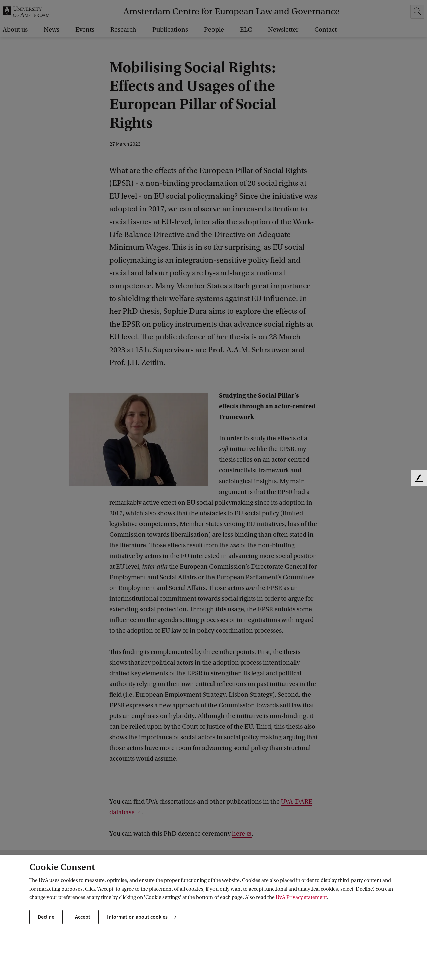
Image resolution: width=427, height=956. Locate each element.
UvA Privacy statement (301, 897)
